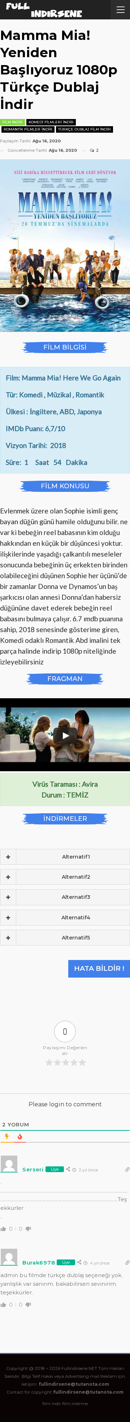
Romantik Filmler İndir (28, 129)
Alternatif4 (75, 917)
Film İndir (12, 122)
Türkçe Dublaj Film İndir (84, 129)
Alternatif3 (76, 897)
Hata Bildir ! (99, 968)
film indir (51, 1403)
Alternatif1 (76, 857)
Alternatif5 (76, 937)
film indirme (75, 1403)
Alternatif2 (76, 877)
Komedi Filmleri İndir (51, 122)
